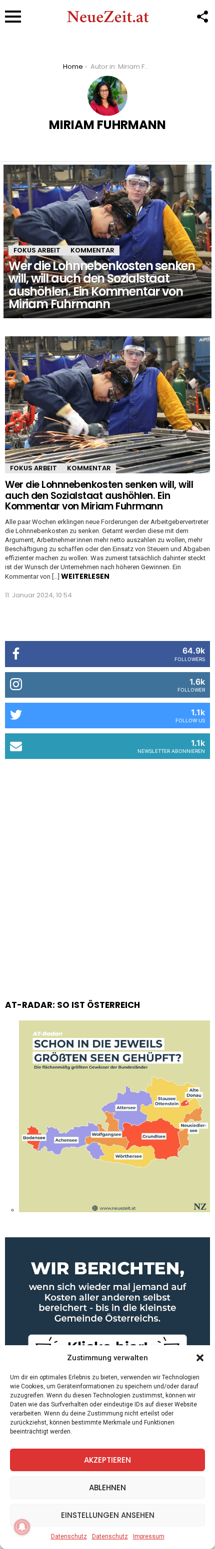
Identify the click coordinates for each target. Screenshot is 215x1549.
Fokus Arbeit (37, 250)
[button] (200, 1358)
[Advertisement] (107, 869)
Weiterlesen (85, 576)
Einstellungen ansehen (107, 1515)
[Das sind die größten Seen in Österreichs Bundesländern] (114, 1210)
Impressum (148, 1536)
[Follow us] (202, 16)
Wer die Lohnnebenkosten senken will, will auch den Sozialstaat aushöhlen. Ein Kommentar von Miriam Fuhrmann (99, 495)
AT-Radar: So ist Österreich (72, 1005)
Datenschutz (69, 1536)
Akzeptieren (107, 1460)
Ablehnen (107, 1487)
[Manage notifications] (22, 1527)
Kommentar (92, 250)
